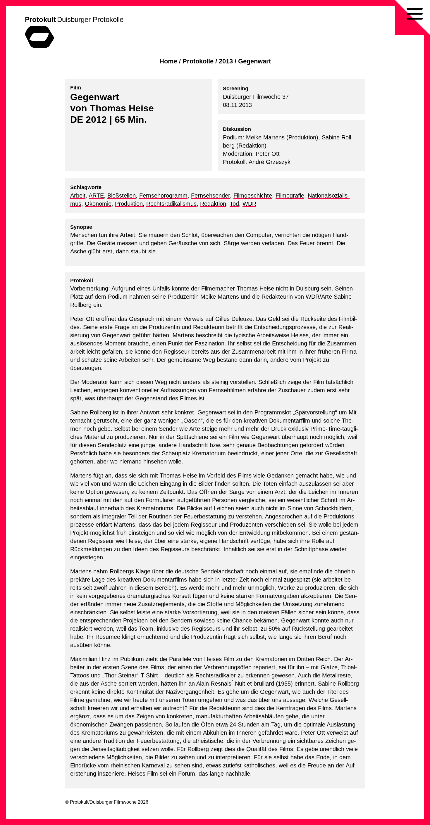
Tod (234, 203)
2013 (226, 61)
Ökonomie (98, 203)
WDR (249, 203)
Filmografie (290, 195)
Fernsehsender (210, 195)
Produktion (129, 203)
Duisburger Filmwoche (113, 802)
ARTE (96, 195)
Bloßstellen (121, 195)
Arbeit (77, 195)
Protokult (40, 19)
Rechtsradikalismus (171, 203)
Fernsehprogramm (163, 195)
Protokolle (198, 61)
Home (168, 61)
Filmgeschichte (252, 195)
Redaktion (213, 203)
